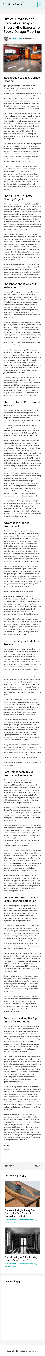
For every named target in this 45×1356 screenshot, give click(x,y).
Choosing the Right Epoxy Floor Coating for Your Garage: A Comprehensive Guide (20, 1213)
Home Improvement (26, 1220)
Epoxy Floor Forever (13, 4)
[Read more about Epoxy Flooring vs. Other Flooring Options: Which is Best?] (22, 1241)
